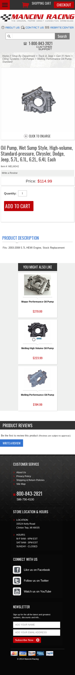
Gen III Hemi (63, 56)
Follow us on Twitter (36, 580)
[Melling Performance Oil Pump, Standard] (37, 130)
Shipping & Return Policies (30, 480)
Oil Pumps (28, 58)
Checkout (64, 4)
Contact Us (35, 27)
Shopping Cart (41, 3)
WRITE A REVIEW (12, 443)
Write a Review (10, 173)
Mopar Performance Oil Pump (37, 301)
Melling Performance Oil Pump (37, 395)
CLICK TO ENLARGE (39, 136)
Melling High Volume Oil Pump (37, 348)
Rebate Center (62, 27)
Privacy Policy (23, 476)
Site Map (21, 484)
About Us (12, 27)
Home (5, 56)
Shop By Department (23, 56)
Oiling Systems (10, 58)
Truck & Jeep (45, 56)
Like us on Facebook (37, 569)
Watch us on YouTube (37, 591)
